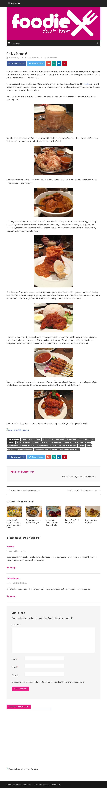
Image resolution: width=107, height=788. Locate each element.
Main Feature (48, 439)
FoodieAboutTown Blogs (62, 442)
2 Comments (52, 58)
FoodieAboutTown (35, 58)
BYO (30, 439)
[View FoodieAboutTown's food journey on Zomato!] (22, 768)
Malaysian (60, 439)
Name (15, 659)
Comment (16, 624)
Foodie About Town (41, 442)
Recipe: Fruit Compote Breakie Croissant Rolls (52, 522)
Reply (12, 567)
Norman (10, 546)
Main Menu (15, 43)
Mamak (81, 446)
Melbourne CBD (73, 439)
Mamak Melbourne (24, 449)
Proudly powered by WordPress (19, 784)
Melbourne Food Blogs (69, 449)
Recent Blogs (88, 439)
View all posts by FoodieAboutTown (79, 476)
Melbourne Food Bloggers (46, 449)
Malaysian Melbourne (67, 446)
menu (86, 84)
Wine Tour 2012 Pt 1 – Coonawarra (82, 490)
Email (15, 667)
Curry (37, 439)
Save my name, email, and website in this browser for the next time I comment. (49, 682)
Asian (24, 439)
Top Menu (15, 3)
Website (15, 675)
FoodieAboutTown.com (46, 446)
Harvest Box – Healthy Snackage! (24, 490)
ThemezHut (55, 784)
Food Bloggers (23, 442)
